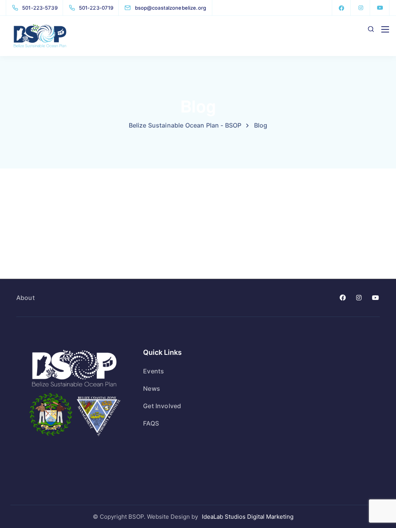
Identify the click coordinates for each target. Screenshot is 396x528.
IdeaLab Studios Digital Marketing (248, 516)
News (151, 388)
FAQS (151, 423)
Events (153, 371)
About (25, 297)
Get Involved (162, 406)
